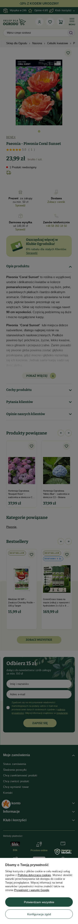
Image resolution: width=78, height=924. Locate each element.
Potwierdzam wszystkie (39, 902)
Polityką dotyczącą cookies (34, 875)
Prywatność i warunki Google (31, 890)
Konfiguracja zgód (39, 914)
